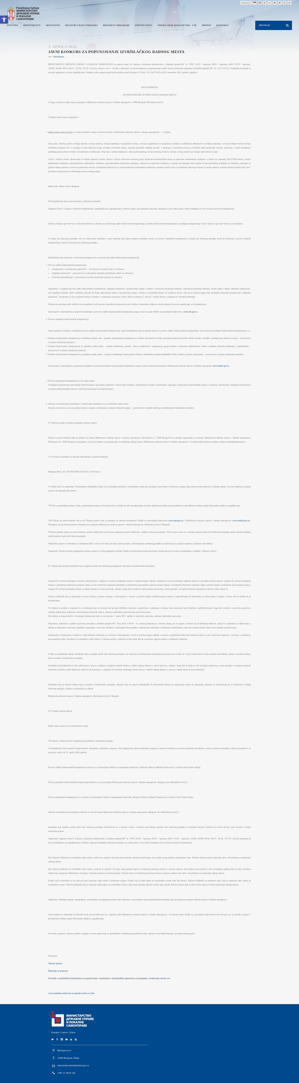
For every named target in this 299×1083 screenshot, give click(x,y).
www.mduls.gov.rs (221, 366)
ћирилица (246, 3)
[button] (4, 20)
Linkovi (64, 1032)
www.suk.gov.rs (190, 312)
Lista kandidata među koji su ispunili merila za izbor (71, 993)
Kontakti (55, 1032)
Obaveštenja (58, 57)
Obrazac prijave (55, 963)
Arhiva (72, 1032)
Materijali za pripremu (58, 971)
